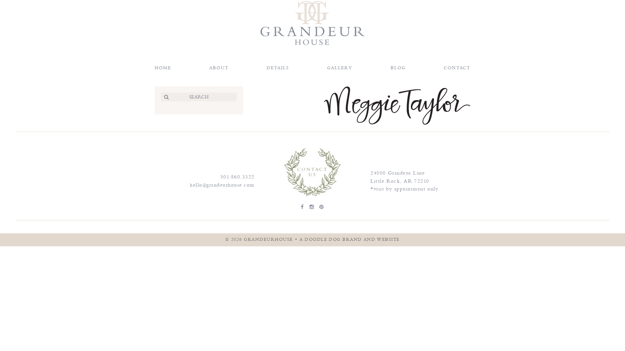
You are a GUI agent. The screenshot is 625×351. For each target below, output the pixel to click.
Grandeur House (312, 23)
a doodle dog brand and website (349, 239)
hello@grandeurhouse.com (222, 185)
